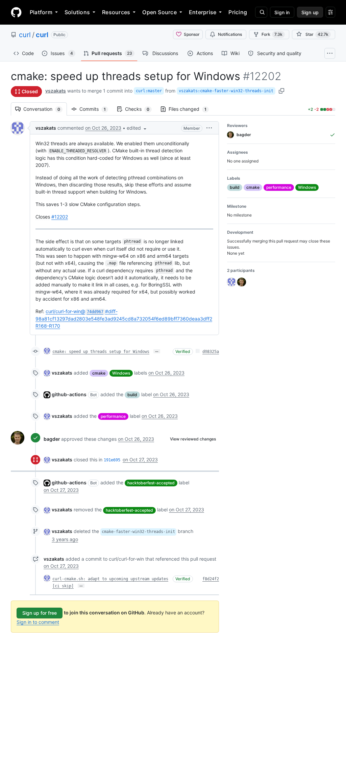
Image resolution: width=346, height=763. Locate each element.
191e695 (112, 460)
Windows (121, 373)
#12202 (59, 217)
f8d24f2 (210, 579)
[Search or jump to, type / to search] (261, 12)
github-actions (69, 394)
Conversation (45, 109)
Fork (272, 34)
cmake (98, 373)
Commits (96, 109)
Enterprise (202, 12)
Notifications (230, 34)
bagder (52, 439)
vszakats (55, 91)
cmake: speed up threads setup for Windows (100, 351)
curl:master (149, 90)
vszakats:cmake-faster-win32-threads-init (226, 90)
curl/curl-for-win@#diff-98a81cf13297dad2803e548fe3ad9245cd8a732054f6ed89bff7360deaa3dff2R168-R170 (123, 318)
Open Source (159, 12)
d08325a (210, 351)
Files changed (191, 109)
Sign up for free (39, 613)
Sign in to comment (38, 622)
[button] (137, 127)
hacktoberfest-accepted (151, 482)
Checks (140, 109)
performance (113, 416)
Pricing (237, 12)
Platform (41, 12)
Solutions (77, 12)
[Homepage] (16, 12)
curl (25, 35)
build (132, 394)
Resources (116, 12)
